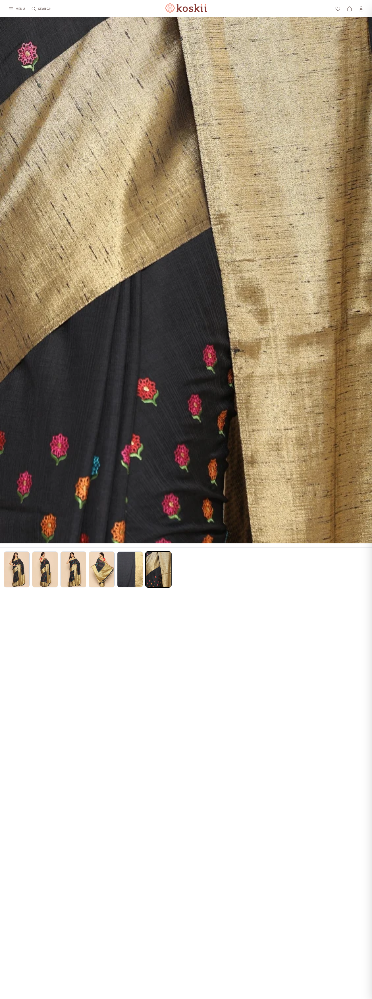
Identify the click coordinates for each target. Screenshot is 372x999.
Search (45, 9)
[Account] (361, 9)
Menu (20, 9)
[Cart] (349, 9)
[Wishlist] (338, 9)
